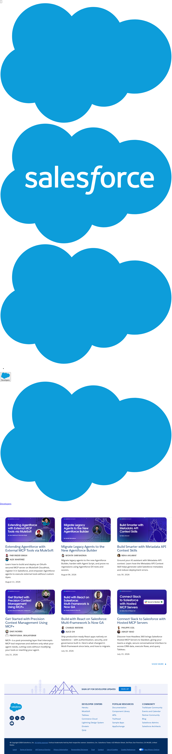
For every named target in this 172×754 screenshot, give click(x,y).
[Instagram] (12, 718)
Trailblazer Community (152, 707)
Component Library (121, 711)
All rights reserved (41, 742)
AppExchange (118, 726)
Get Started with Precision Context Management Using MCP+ (26, 622)
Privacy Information (61, 749)
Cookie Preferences (128, 749)
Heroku (85, 707)
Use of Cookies (112, 749)
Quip (84, 730)
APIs (114, 715)
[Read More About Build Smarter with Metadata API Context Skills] (142, 529)
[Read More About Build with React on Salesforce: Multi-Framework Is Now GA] (86, 602)
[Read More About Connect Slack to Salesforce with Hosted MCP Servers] (142, 602)
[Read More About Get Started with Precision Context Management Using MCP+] (30, 602)
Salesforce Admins (150, 722)
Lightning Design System (93, 722)
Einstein (85, 726)
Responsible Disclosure (79, 749)
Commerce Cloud (89, 719)
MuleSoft (86, 711)
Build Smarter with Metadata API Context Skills (141, 548)
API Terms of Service (42, 749)
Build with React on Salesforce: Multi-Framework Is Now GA (84, 621)
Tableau (85, 715)
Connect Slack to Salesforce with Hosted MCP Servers (141, 621)
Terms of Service (26, 749)
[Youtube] (12, 723)
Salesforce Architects (151, 726)
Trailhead (116, 719)
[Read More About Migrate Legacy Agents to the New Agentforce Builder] (86, 529)
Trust (93, 749)
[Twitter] (17, 718)
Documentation (119, 707)
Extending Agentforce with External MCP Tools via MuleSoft (29, 548)
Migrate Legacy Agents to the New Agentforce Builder (83, 548)
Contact (101, 749)
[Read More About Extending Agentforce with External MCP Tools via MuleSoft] (30, 529)
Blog (144, 719)
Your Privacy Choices (151, 749)
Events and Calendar (151, 711)
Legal (15, 749)
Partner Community (151, 715)
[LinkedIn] (22, 718)
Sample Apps (118, 722)
